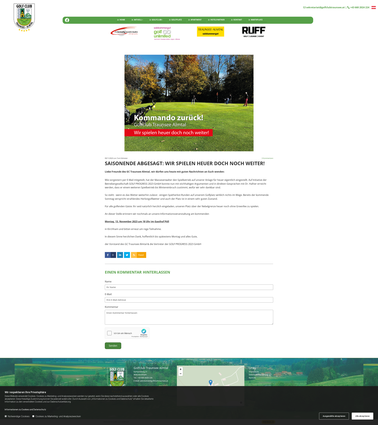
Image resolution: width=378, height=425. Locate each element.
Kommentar (111, 307)
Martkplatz (257, 19)
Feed (141, 255)
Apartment (196, 19)
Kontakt (237, 19)
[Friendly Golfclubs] (124, 32)
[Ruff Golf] (253, 32)
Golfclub (156, 19)
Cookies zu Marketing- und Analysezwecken (58, 416)
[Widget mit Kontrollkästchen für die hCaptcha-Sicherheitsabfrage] (127, 333)
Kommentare (267, 158)
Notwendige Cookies (19, 416)
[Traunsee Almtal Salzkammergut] (210, 32)
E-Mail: (108, 294)
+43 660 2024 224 (359, 7)
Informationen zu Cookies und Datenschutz (25, 409)
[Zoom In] (180, 369)
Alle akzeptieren (362, 416)
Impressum (254, 371)
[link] (138, 20)
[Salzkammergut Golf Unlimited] (167, 33)
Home (122, 19)
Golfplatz (176, 19)
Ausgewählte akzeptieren (334, 416)
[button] (210, 383)
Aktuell (138, 19)
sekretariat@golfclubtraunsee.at (325, 7)
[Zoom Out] (180, 373)
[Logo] (32, 18)
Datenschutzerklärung (258, 374)
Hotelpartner (217, 19)
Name (108, 281)
